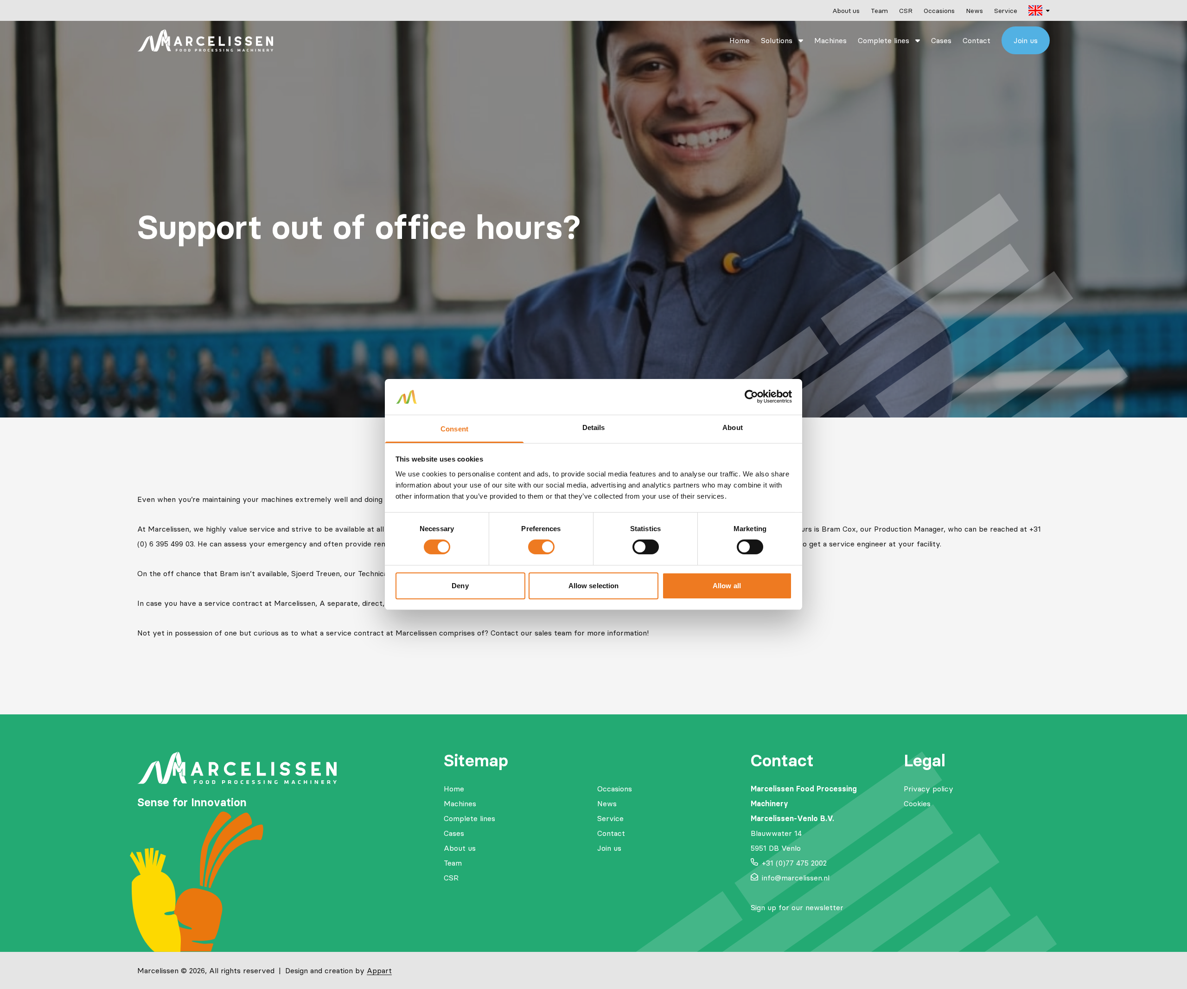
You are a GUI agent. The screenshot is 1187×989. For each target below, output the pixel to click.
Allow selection (593, 586)
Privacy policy (928, 788)
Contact (976, 40)
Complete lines (885, 40)
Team (879, 10)
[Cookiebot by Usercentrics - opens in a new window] (751, 397)
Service (1005, 10)
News (974, 10)
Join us (1026, 40)
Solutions (778, 40)
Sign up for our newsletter (797, 907)
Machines (830, 40)
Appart (379, 970)
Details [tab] (593, 427)
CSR (906, 10)
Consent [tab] (454, 429)
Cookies (917, 803)
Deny (460, 586)
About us (846, 10)
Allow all (727, 586)
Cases (941, 40)
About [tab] (732, 427)
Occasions (939, 10)
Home (739, 40)
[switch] (541, 546)
